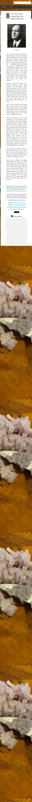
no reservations (17, 206)
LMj (25, 200)
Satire (24, 207)
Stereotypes (13, 209)
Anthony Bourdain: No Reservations (16, 190)
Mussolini (10, 206)
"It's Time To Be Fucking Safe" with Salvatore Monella (16, 16)
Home (11, 7)
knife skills (22, 204)
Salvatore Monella (18, 207)
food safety (16, 204)
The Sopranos (20, 209)
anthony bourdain (17, 202)
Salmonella (10, 207)
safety (23, 206)
